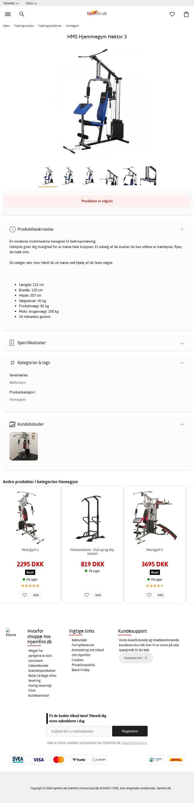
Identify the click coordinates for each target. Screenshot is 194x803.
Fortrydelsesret (83, 645)
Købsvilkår (79, 640)
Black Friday (81, 670)
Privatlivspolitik (83, 665)
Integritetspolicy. (134, 742)
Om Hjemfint (81, 655)
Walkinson (17, 382)
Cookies (78, 660)
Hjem (6, 25)
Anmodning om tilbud (88, 650)
